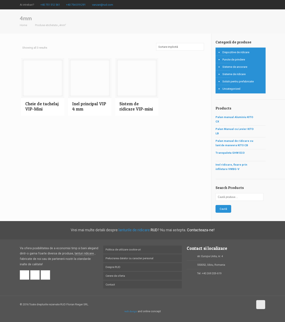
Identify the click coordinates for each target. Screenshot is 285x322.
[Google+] (257, 4)
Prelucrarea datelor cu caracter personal (129, 258)
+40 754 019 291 (76, 4)
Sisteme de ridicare (234, 74)
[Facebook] (252, 4)
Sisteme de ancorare (234, 66)
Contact (110, 284)
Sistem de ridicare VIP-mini (136, 106)
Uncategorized (231, 88)
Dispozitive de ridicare (235, 52)
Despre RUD (113, 267)
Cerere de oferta (115, 275)
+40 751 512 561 (50, 4)
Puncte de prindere (233, 59)
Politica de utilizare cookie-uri (123, 249)
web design (130, 311)
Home (23, 25)
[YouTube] (263, 4)
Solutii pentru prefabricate (238, 81)
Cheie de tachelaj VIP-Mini (42, 106)
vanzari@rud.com (102, 4)
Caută (223, 208)
